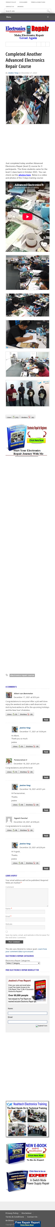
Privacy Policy (11, 2)
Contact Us (10, 6)
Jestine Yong (13, 73)
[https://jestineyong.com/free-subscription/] (28, 1224)
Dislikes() (28, 417)
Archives (20, 6)
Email (8, 916)
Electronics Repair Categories (18, 960)
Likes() (12, 417)
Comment (10, 887)
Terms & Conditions (38, 2)
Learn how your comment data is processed (26, 950)
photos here (25, 175)
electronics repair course (22, 675)
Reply (46, 719)
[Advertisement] (28, 565)
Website (9, 924)
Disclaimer (23, 2)
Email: (10, 1017)
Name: (10, 1009)
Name (9, 908)
